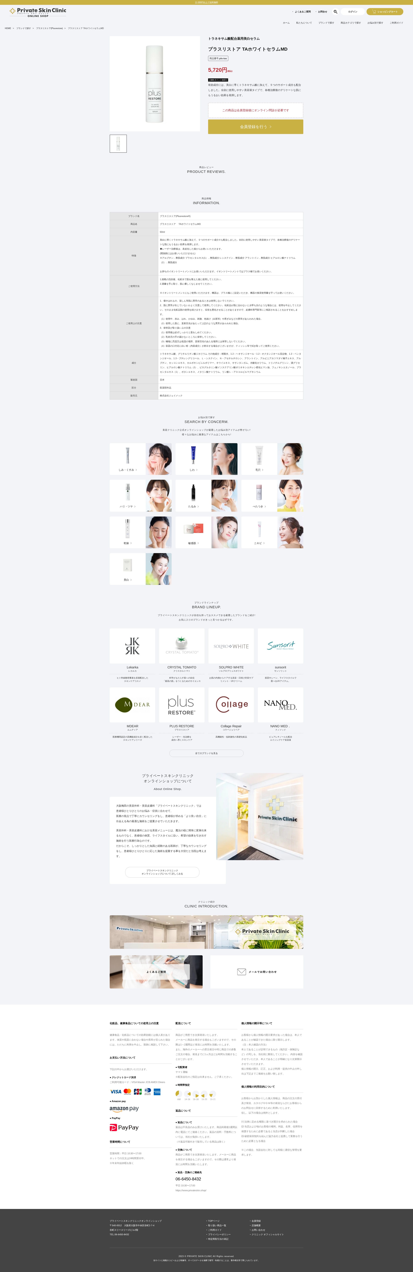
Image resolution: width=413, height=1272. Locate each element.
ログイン (352, 11)
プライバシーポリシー (219, 1234)
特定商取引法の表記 (218, 1239)
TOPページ (214, 1221)
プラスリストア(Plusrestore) (49, 28)
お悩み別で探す (375, 22)
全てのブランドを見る (206, 753)
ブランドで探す (326, 22)
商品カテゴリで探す (351, 22)
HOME (8, 28)
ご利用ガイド (396, 22)
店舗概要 (256, 1225)
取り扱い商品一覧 (217, 1225)
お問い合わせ (258, 1230)
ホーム (286, 22)
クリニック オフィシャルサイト (268, 1234)
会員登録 (256, 1221)
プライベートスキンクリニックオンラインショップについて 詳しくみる (162, 872)
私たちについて (304, 22)
